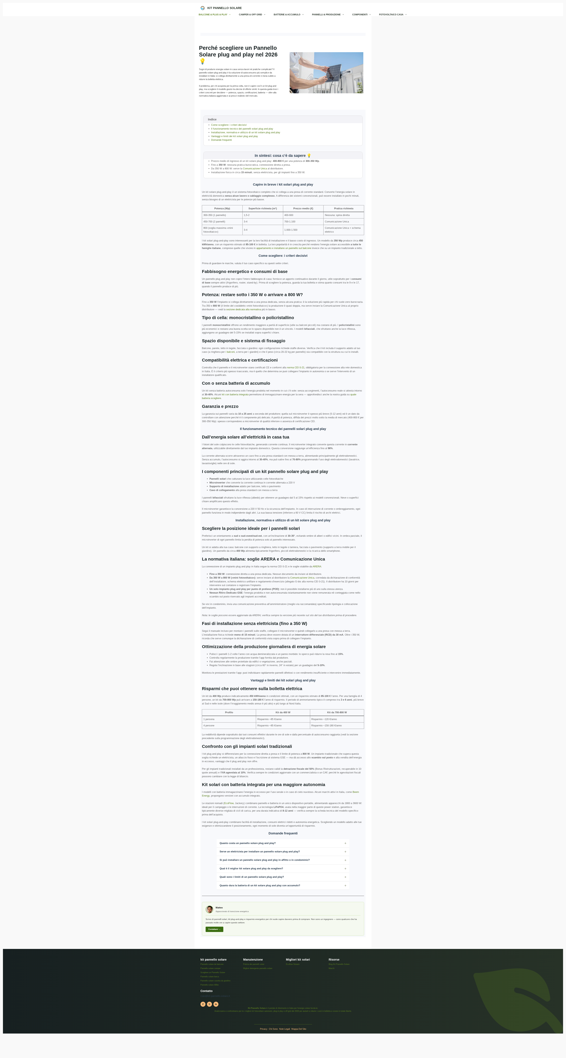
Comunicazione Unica (255, 168)
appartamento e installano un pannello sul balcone (283, 248)
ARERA (317, 566)
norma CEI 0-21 (295, 367)
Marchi (331, 968)
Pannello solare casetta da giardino (215, 981)
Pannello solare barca (209, 976)
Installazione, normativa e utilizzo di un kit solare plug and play (245, 132)
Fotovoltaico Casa (391, 14)
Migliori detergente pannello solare (257, 968)
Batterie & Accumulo (287, 14)
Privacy (263, 1029)
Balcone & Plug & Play (213, 14)
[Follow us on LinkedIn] (215, 1004)
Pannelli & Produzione (326, 14)
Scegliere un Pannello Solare (212, 972)
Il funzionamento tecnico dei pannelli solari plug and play (242, 128)
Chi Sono (273, 1029)
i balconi (230, 352)
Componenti (359, 14)
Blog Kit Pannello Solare (339, 964)
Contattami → (214, 929)
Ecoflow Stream (293, 964)
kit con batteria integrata (235, 394)
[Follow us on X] (209, 1004)
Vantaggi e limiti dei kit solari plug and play (234, 136)
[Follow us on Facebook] (202, 1004)
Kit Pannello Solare (224, 8)
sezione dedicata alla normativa (243, 309)
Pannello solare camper (210, 968)
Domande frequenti (221, 140)
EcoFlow (228, 803)
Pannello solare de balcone (211, 964)
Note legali (284, 1029)
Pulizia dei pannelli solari (253, 964)
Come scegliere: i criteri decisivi (229, 125)
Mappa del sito (298, 1029)
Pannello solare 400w (209, 985)
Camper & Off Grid (250, 14)
